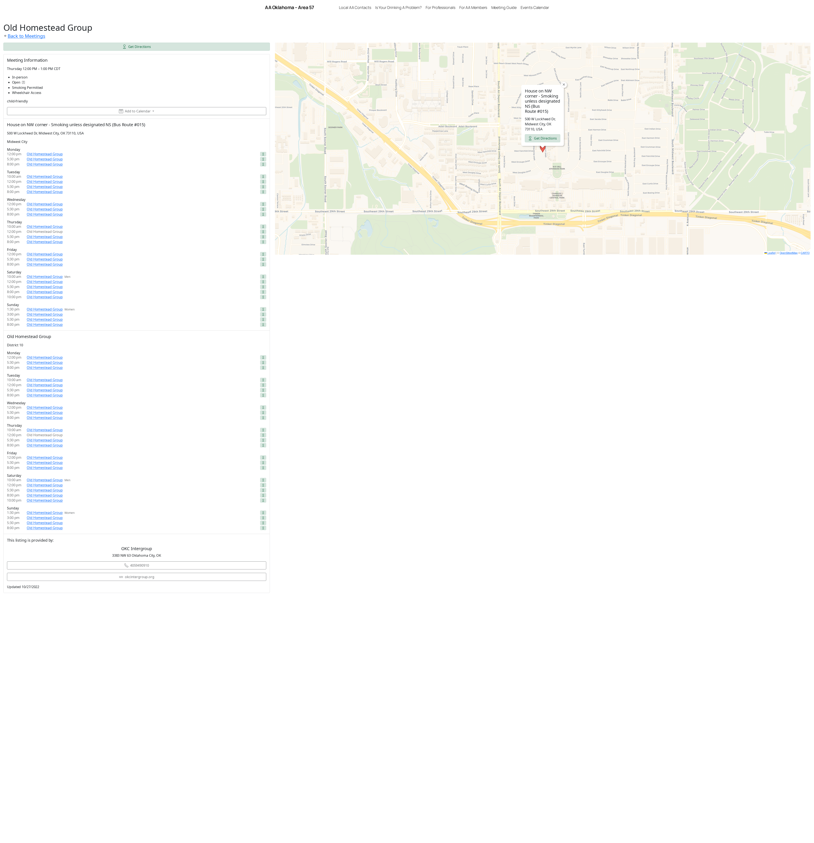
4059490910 (139, 565)
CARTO (805, 252)
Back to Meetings (26, 36)
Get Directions (139, 46)
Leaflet (771, 252)
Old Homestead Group (45, 154)
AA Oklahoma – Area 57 (289, 7)
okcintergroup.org (139, 577)
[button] (542, 149)
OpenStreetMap (789, 252)
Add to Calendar (138, 111)
